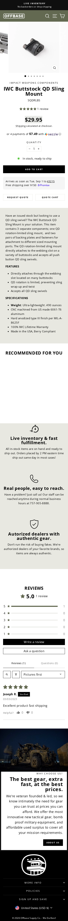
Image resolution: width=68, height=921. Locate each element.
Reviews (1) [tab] (18, 663)
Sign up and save (33, 899)
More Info (33, 882)
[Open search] (7, 674)
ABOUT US (53, 842)
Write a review (34, 642)
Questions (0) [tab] (49, 663)
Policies (33, 890)
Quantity (34, 142)
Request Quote (18, 197)
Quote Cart (50, 197)
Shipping (21, 126)
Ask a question (34, 651)
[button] (28, 109)
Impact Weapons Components (34, 82)
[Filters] (16, 674)
